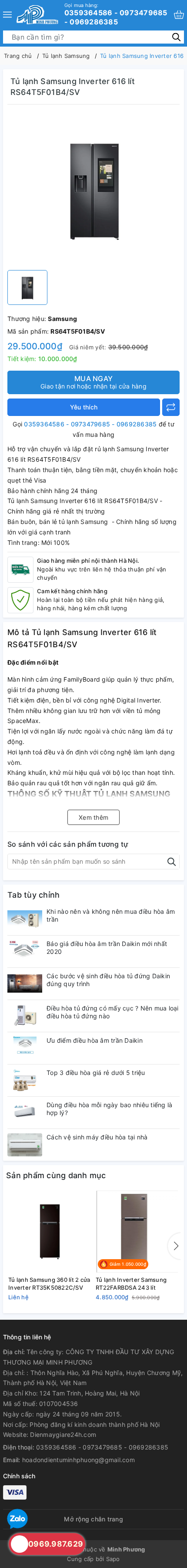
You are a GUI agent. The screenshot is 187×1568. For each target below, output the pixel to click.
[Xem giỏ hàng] (179, 15)
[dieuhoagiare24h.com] (37, 14)
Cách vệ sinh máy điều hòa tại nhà (97, 1137)
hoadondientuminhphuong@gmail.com (78, 1459)
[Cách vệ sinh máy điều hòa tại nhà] (24, 1144)
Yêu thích (83, 407)
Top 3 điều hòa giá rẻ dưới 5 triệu (96, 1072)
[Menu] (7, 14)
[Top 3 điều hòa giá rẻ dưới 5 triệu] (24, 1080)
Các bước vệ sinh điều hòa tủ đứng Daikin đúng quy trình (108, 979)
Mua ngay (93, 382)
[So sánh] (171, 407)
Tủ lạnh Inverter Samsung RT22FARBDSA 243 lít (131, 1283)
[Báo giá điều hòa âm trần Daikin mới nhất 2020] (24, 951)
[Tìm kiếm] (176, 36)
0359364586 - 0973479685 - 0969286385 (115, 14)
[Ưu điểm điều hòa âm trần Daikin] (24, 1048)
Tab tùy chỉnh (33, 894)
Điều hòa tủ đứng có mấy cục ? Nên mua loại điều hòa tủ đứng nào (113, 1012)
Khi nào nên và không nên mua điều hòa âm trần (111, 915)
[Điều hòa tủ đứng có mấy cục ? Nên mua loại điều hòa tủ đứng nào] (24, 1015)
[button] (174, 1246)
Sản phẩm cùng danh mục (56, 1175)
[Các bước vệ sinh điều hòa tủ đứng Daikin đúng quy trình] (24, 983)
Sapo (113, 1558)
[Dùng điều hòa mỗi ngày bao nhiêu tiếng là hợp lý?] (24, 1112)
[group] (93, 189)
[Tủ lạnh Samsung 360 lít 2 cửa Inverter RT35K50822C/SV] (49, 1232)
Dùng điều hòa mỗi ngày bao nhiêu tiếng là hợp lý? (109, 1108)
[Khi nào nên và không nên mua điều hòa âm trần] (24, 919)
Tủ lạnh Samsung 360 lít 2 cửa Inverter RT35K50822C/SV (49, 1283)
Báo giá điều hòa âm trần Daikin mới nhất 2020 (107, 947)
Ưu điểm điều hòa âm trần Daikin (95, 1040)
